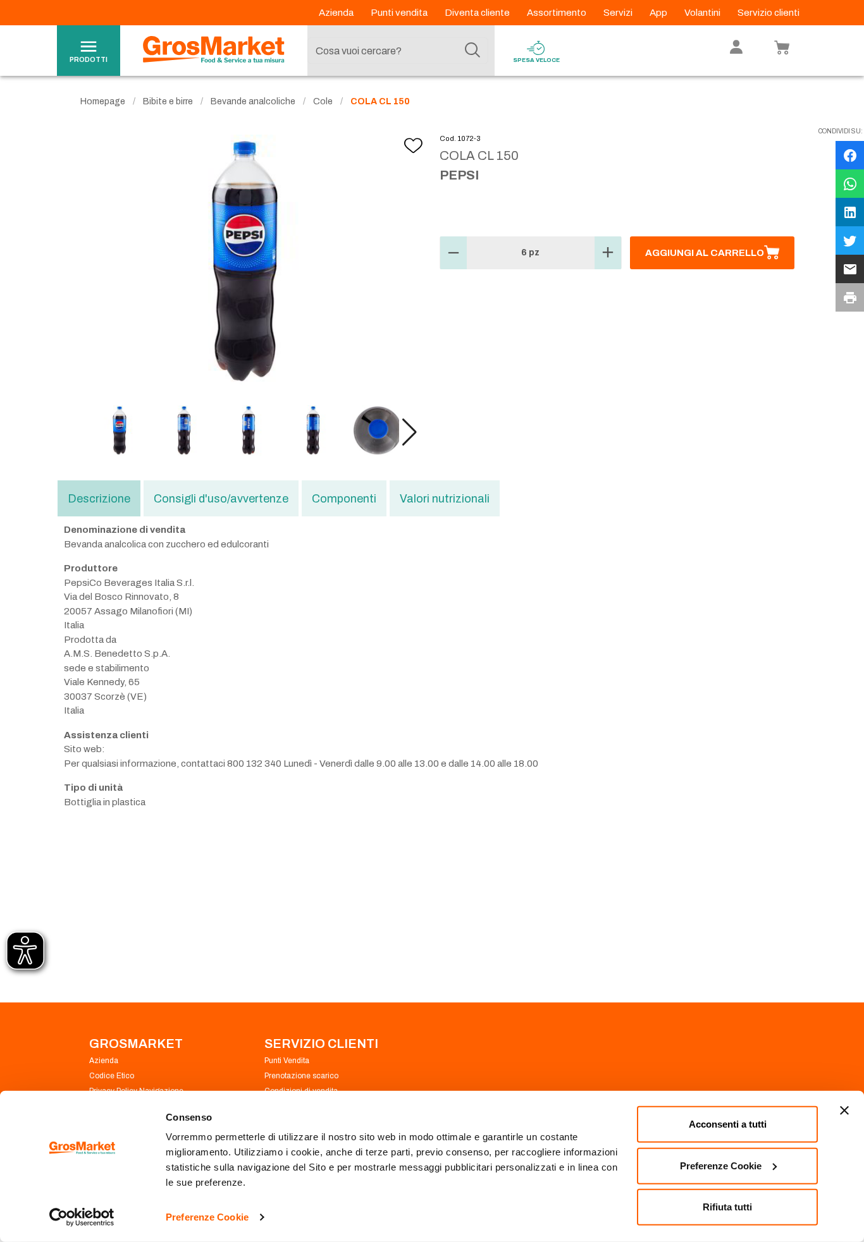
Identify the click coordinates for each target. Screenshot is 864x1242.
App (659, 13)
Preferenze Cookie (207, 1217)
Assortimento (557, 13)
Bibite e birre (168, 101)
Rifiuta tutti (727, 1207)
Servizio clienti (768, 13)
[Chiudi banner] (844, 1110)
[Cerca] (472, 50)
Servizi (618, 13)
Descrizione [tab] (99, 498)
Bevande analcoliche (253, 101)
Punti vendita (400, 13)
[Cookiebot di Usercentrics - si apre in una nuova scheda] (82, 1217)
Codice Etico (111, 1075)
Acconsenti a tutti (728, 1124)
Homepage (102, 101)
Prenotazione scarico (301, 1075)
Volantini (703, 13)
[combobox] (398, 50)
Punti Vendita (286, 1060)
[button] (409, 432)
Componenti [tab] (344, 498)
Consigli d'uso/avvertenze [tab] (221, 498)
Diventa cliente (478, 13)
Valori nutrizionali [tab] (445, 498)
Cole (323, 101)
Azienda (337, 13)
